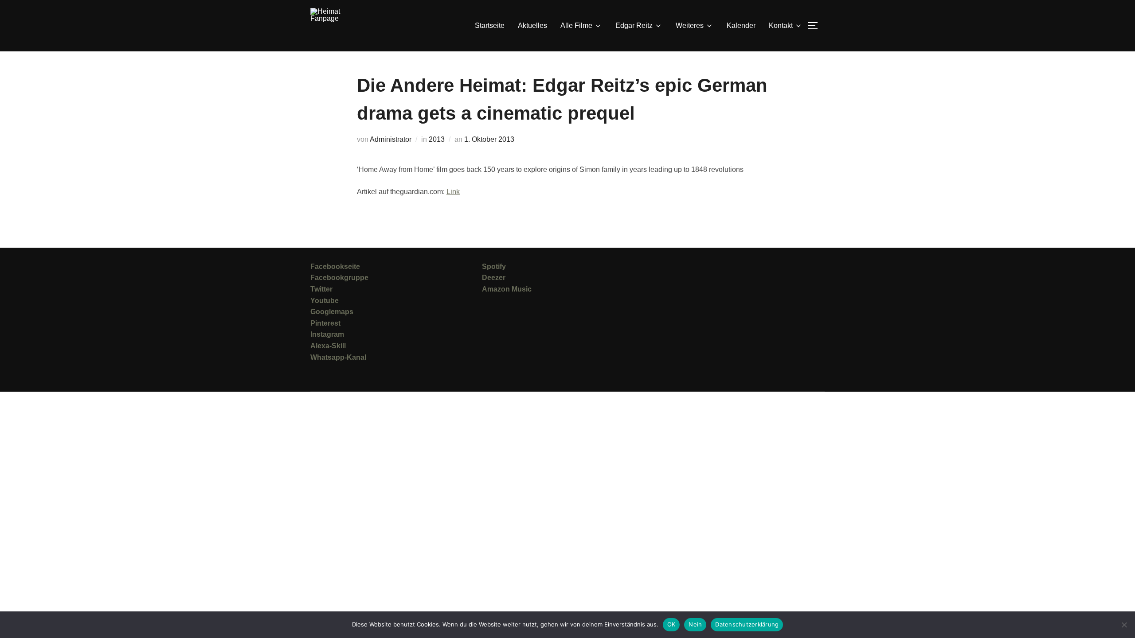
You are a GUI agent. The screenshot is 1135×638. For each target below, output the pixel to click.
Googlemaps (331, 311)
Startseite (490, 25)
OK (671, 624)
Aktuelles (532, 25)
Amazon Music (507, 289)
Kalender (741, 25)
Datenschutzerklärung (747, 624)
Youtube (324, 300)
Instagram (327, 334)
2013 (437, 139)
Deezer (493, 277)
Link (453, 191)
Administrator (390, 139)
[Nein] (1123, 624)
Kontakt (781, 25)
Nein (695, 624)
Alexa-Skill (328, 346)
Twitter (321, 289)
